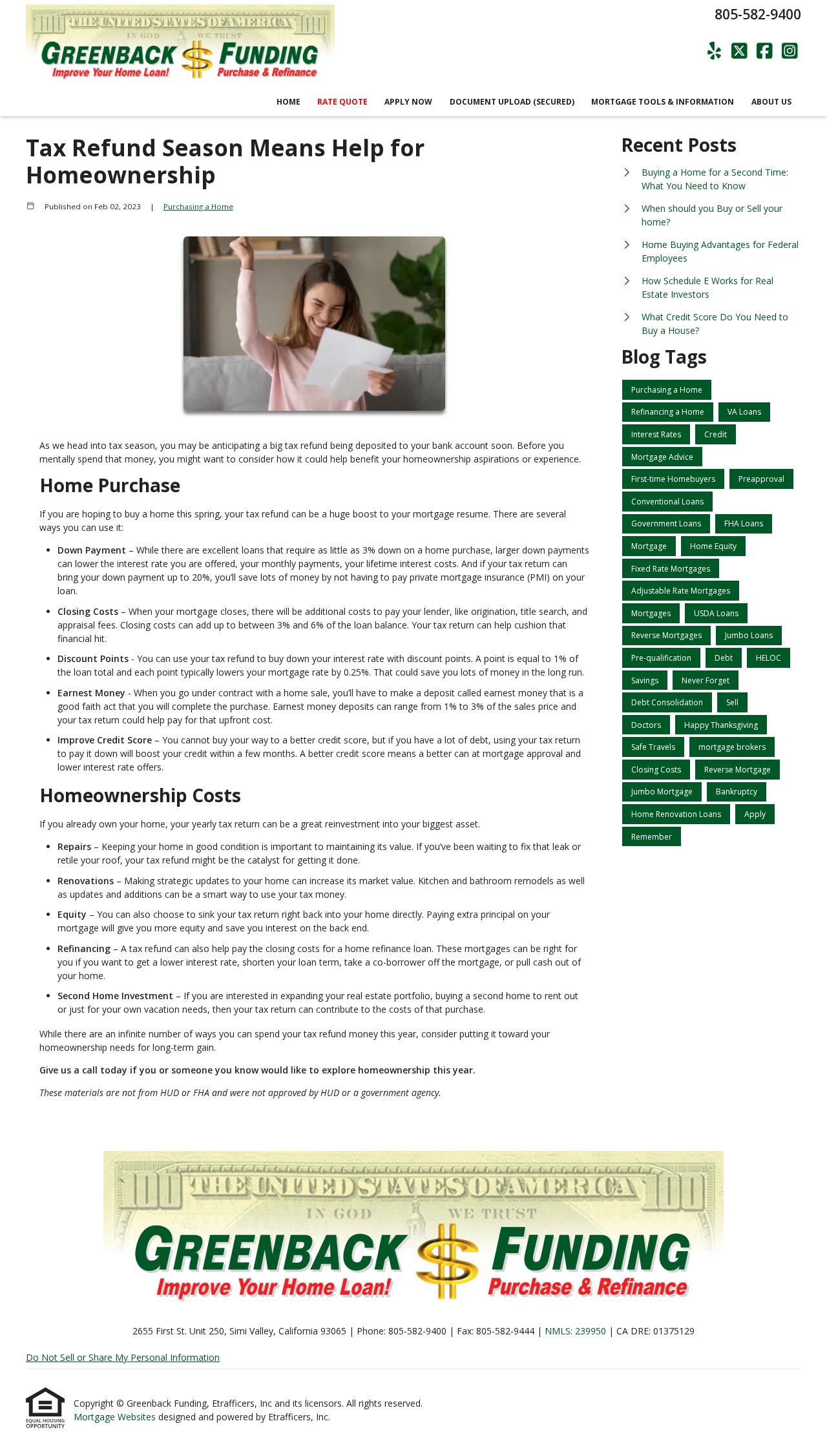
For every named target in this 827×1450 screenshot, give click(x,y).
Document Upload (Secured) (512, 101)
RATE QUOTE (342, 101)
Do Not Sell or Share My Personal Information (123, 1357)
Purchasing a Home (198, 206)
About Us (771, 101)
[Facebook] (764, 51)
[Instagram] (790, 51)
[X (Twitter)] (739, 51)
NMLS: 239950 (575, 1331)
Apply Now (408, 101)
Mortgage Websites (116, 1417)
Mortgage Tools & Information (662, 101)
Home (288, 101)
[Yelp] (714, 51)
